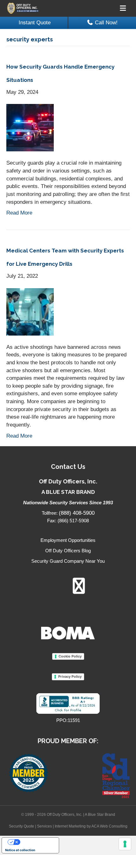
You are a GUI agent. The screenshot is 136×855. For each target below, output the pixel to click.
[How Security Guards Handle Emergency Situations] (30, 127)
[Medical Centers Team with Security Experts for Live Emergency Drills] (30, 311)
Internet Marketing (70, 826)
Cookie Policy (70, 656)
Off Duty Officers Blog (68, 550)
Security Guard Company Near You (68, 561)
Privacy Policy (70, 676)
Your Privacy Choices (36, 842)
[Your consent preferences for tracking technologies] (125, 844)
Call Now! (106, 23)
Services (44, 826)
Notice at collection (20, 850)
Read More (19, 213)
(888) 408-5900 (77, 513)
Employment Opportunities (68, 540)
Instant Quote (35, 23)
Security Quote (21, 826)
